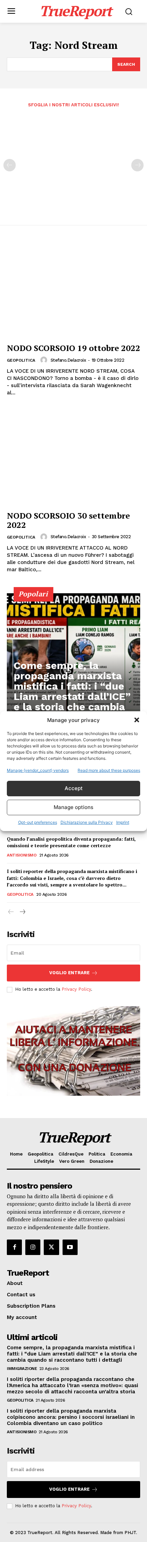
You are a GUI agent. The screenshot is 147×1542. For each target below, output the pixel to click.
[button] (136, 719)
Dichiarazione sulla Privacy (87, 822)
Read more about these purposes (109, 770)
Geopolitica (21, 360)
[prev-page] (9, 165)
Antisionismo (21, 855)
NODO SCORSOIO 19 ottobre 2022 (73, 347)
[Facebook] (14, 1247)
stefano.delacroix (68, 360)
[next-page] (22, 912)
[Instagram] (32, 1247)
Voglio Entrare (69, 972)
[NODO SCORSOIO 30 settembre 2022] (73, 457)
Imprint (122, 822)
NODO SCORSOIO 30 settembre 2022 (68, 520)
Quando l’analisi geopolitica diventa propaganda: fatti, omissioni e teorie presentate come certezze (71, 842)
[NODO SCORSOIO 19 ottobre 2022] (73, 290)
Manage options (73, 807)
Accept (74, 788)
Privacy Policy (76, 989)
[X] (51, 1247)
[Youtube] (70, 1247)
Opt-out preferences (37, 822)
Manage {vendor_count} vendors (38, 770)
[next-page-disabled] (137, 165)
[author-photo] (44, 360)
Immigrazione (22, 1368)
